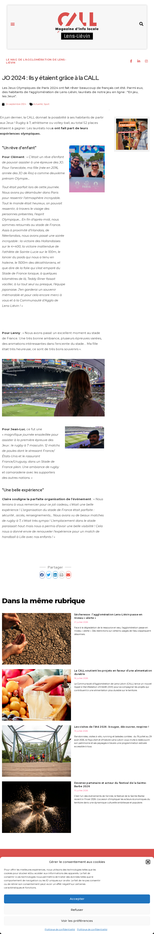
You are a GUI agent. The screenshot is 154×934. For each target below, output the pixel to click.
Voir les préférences (77, 921)
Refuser (77, 910)
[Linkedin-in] (138, 61)
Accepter (77, 899)
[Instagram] (146, 61)
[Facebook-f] (131, 61)
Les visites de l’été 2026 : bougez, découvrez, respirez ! (111, 726)
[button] (148, 862)
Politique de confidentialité (60, 929)
